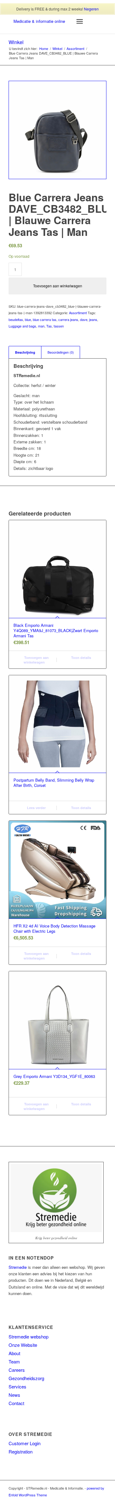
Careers (17, 1370)
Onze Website (23, 1345)
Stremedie (18, 1267)
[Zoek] (65, 21)
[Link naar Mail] (101, 1501)
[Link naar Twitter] (83, 1501)
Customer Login (24, 1443)
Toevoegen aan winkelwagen (57, 285)
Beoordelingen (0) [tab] (61, 352)
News (14, 1395)
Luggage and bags (22, 325)
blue (28, 319)
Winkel (16, 42)
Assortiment (78, 312)
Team (14, 1361)
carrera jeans (68, 319)
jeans (93, 319)
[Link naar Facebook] (74, 1501)
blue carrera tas (44, 319)
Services (17, 1386)
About (14, 1353)
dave (83, 319)
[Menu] (79, 21)
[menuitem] (53, 21)
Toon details (80, 657)
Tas (49, 325)
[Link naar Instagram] (92, 1501)
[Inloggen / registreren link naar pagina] (53, 21)
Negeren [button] (91, 8)
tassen (59, 325)
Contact (16, 1403)
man (41, 325)
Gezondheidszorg (26, 1378)
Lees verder (36, 807)
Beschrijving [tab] (25, 352)
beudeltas (16, 319)
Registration (21, 1451)
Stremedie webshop (28, 1336)
